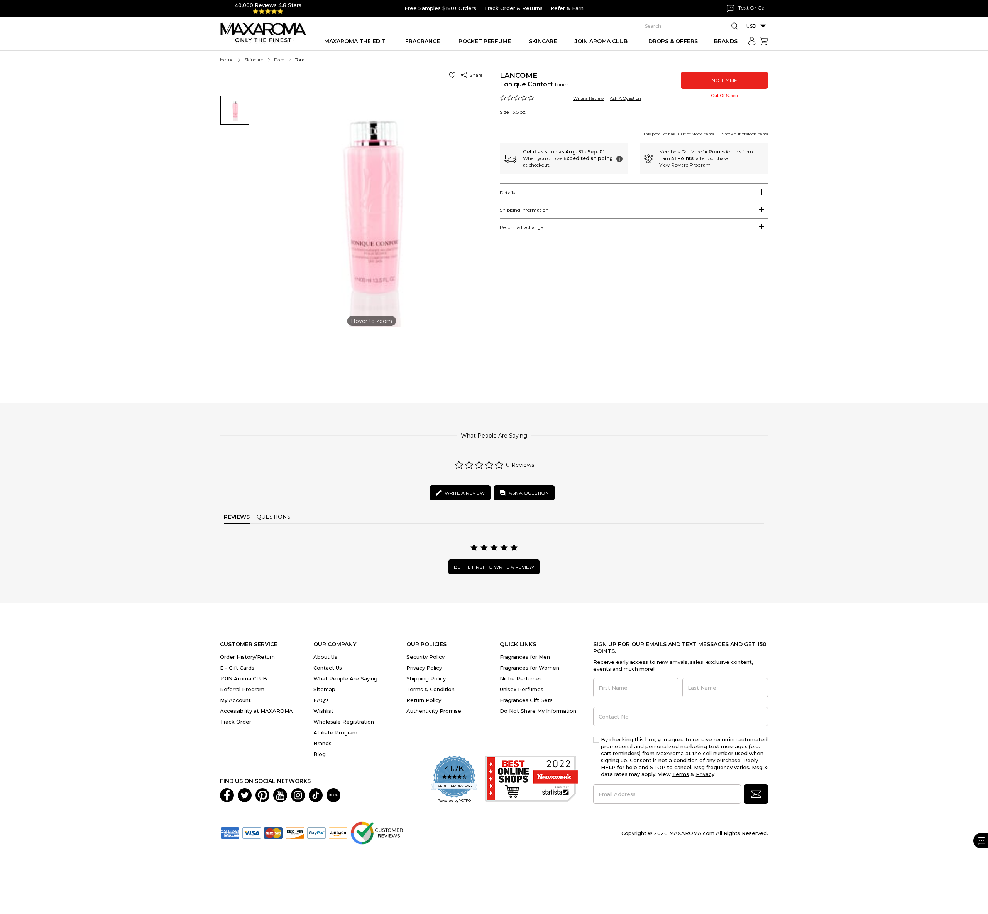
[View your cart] (764, 41)
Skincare (253, 59)
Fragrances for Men (525, 657)
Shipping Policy (426, 678)
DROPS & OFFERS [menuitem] (673, 41)
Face (279, 59)
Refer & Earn (567, 8)
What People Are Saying (345, 678)
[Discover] (295, 832)
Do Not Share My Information (538, 711)
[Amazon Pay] (338, 832)
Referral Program (242, 689)
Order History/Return (247, 657)
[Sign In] (752, 41)
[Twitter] (245, 794)
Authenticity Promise (433, 711)
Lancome (518, 75)
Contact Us (327, 668)
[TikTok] (316, 794)
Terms (680, 774)
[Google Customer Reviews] (376, 832)
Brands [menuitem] (726, 41)
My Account (235, 700)
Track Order (235, 722)
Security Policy (425, 657)
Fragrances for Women (529, 668)
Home (226, 59)
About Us (325, 657)
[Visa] (251, 832)
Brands (322, 743)
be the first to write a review (494, 567)
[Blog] (333, 794)
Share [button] (474, 75)
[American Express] (230, 832)
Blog (319, 754)
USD (751, 26)
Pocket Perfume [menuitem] (484, 41)
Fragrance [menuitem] (422, 41)
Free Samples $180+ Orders (440, 8)
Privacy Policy (424, 668)
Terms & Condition (430, 689)
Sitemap (324, 689)
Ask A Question (625, 98)
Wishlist (323, 711)
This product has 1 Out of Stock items (678, 133)
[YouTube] (280, 794)
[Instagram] (298, 794)
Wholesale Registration (343, 722)
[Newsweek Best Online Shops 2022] (531, 780)
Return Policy (423, 700)
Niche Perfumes (521, 678)
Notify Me (724, 80)
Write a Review (588, 98)
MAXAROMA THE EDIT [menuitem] (355, 41)
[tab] (634, 192)
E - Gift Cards (237, 668)
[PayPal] (316, 832)
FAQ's (321, 700)
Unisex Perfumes (521, 689)
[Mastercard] (273, 832)
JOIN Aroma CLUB (243, 678)
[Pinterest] (262, 794)
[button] (453, 75)
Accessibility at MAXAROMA (256, 711)
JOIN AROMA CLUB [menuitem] (601, 41)
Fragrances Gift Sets (526, 700)
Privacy (705, 774)
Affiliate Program (335, 732)
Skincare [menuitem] (543, 41)
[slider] (494, 356)
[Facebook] (227, 794)
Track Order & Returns (513, 8)
